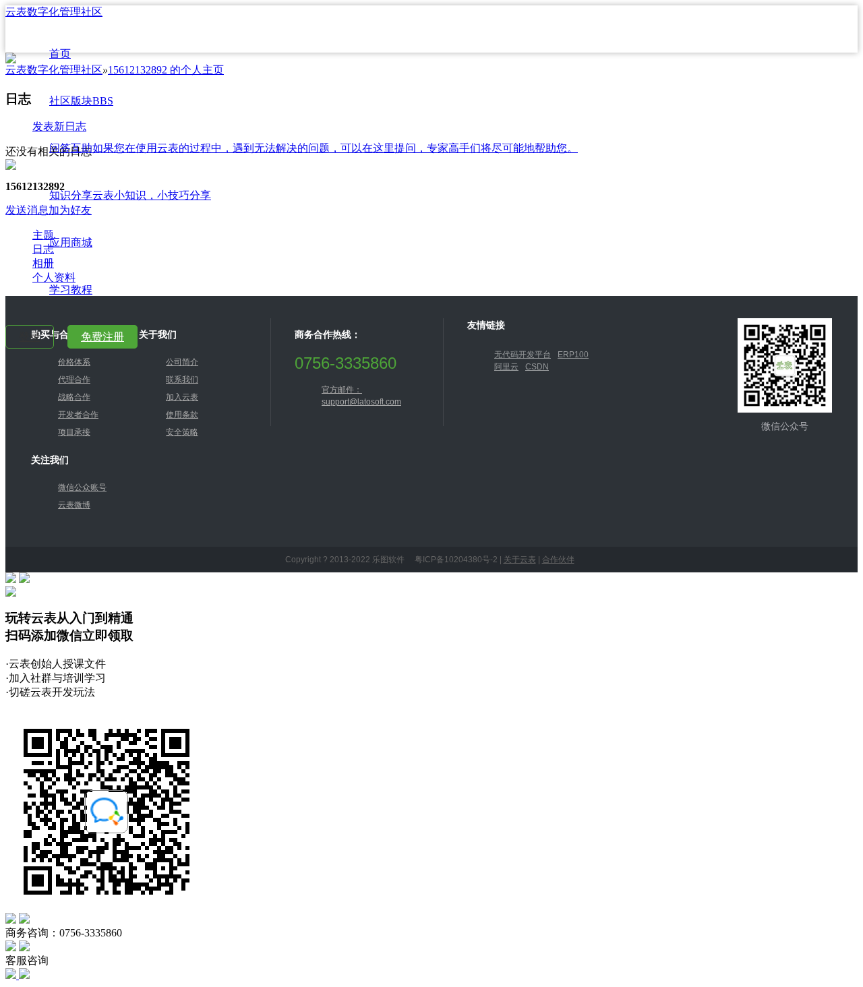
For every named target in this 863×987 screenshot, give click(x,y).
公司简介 (182, 362)
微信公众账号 (82, 487)
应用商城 (70, 242)
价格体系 (74, 362)
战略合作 (74, 397)
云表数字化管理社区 (53, 12)
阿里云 (506, 366)
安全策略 (182, 432)
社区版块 (81, 101)
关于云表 (520, 559)
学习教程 (70, 289)
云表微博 (74, 505)
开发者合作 (78, 414)
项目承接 (74, 432)
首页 (60, 53)
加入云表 (182, 397)
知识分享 (130, 195)
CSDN (537, 366)
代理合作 (74, 379)
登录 (29, 336)
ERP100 (573, 354)
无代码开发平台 (522, 354)
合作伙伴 (558, 559)
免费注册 (102, 336)
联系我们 (182, 379)
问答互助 (313, 148)
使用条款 (182, 414)
